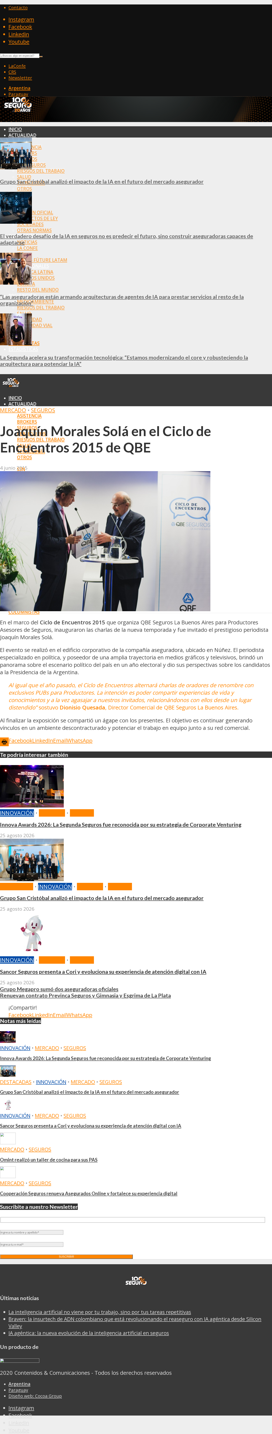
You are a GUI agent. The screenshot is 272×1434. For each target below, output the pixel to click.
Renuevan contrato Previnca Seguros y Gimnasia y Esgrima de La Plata (85, 995)
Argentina (19, 88)
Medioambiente (35, 302)
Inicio (15, 129)
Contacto (18, 7)
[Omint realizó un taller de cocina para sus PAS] (8, 1142)
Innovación (17, 813)
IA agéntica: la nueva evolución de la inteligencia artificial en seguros (88, 1332)
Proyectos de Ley (37, 218)
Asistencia (29, 416)
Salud (24, 177)
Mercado (13, 410)
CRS (12, 72)
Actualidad (22, 135)
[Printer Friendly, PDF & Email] (4, 741)
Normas (18, 463)
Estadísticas (23, 349)
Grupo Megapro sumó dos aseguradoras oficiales (59, 989)
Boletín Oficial (35, 212)
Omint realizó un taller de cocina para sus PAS (49, 1160)
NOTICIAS (27, 242)
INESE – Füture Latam (42, 260)
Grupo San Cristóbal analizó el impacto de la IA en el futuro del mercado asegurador (102, 181)
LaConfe (17, 66)
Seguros (43, 410)
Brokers (27, 422)
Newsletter (20, 78)
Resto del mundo (38, 290)
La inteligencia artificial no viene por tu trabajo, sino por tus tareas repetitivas (99, 1311)
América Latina (35, 272)
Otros (24, 189)
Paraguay (18, 94)
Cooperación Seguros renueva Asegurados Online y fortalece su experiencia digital (88, 1193)
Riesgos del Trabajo (41, 171)
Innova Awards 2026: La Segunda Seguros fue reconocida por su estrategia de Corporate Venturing (120, 824)
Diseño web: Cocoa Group (35, 1396)
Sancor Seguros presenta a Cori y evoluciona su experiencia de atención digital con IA (103, 971)
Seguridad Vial (34, 325)
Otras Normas (34, 230)
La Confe (27, 248)
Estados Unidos (36, 278)
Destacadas (16, 886)
